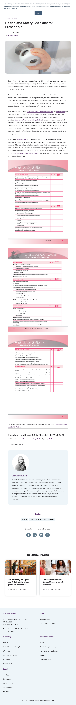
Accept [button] (38, 13)
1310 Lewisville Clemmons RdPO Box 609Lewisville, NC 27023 (15, 621)
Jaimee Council (12, 35)
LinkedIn (9, 679)
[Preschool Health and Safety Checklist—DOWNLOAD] (36, 435)
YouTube (9, 692)
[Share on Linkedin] (35, 535)
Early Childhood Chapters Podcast (15, 647)
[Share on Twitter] (41, 535)
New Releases (45, 619)
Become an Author (10, 655)
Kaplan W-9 (7, 663)
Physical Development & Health (42, 519)
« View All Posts (11, 18)
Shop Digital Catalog (47, 623)
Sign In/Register (45, 659)
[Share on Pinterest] (47, 535)
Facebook (9, 675)
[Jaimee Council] (20, 462)
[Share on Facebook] (28, 535)
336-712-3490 (8, 631)
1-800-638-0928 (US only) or (17, 629)
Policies (42, 643)
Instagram (9, 687)
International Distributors (49, 651)
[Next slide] (70, 575)
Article (24, 519)
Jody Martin (60, 112)
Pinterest (9, 683)
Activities (6, 659)
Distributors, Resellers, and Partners (53, 647)
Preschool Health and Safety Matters (25, 153)
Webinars (6, 651)
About (5, 643)
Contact (43, 655)
